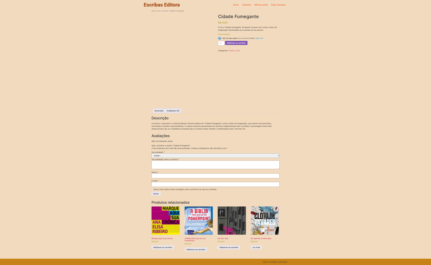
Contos (165, 11)
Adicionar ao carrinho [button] (162, 247)
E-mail (155, 181)
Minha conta (261, 4)
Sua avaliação (158, 152)
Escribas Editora (162, 5)
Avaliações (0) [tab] (173, 111)
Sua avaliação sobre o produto (165, 159)
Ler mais (256, 247)
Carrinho (246, 4)
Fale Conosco (278, 4)
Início (236, 4)
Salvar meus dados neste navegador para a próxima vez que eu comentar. (185, 189)
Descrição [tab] (159, 111)
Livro (159, 11)
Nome (155, 172)
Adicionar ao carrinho (236, 43)
